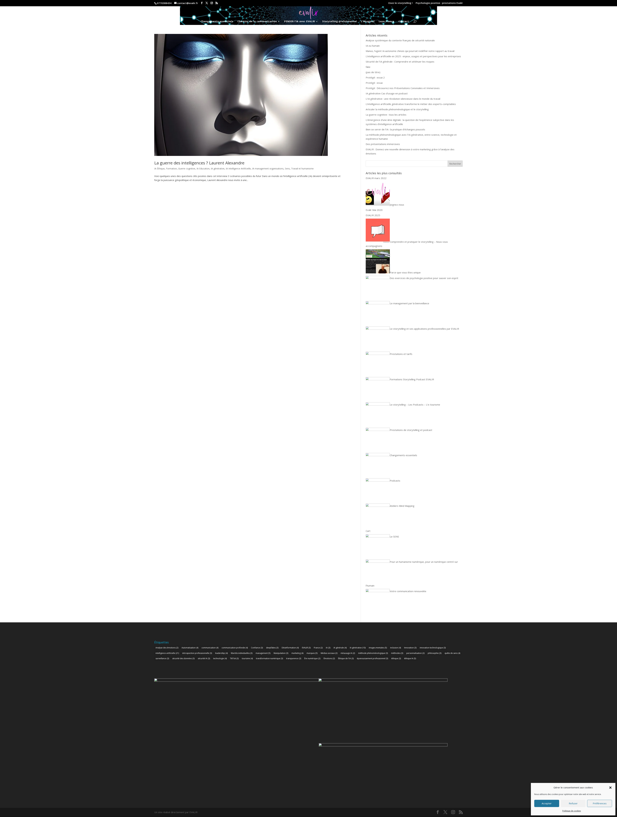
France (318, 647)
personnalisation (415, 653)
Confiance (257, 647)
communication (209, 647)
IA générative (217, 168)
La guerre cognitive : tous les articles (386, 114)
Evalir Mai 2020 (374, 210)
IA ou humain (373, 45)
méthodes (397, 653)
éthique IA (410, 658)
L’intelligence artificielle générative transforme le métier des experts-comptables (411, 104)
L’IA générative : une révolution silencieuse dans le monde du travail (403, 98)
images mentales (378, 647)
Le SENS (394, 536)
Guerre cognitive (186, 168)
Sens (287, 168)
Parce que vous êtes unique (405, 272)
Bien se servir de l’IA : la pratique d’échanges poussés (395, 129)
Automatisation (190, 647)
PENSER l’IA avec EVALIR (299, 21)
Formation (171, 168)
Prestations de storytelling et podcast (411, 430)
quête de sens (452, 653)
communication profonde (235, 647)
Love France (386, 21)
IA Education (203, 168)
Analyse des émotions (167, 647)
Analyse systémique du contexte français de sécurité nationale (400, 40)
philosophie (434, 653)
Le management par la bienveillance (409, 303)
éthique (396, 658)
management (263, 653)
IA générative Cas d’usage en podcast (387, 93)
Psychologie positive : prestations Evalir (439, 3)
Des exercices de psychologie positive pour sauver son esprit (424, 278)
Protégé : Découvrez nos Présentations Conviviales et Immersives (403, 88)
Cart (368, 531)
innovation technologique (433, 647)
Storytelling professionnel (339, 21)
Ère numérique (312, 658)
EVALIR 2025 (373, 215)
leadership (221, 653)
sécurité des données (183, 658)
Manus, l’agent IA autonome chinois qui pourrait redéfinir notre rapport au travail (410, 51)
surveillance (162, 658)
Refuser (573, 803)
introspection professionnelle (197, 653)
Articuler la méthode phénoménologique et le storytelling (397, 109)
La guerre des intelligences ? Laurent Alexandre (199, 163)
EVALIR (306, 647)
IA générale (340, 647)
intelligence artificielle (167, 653)
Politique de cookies (571, 810)
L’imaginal (368, 21)
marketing (297, 653)
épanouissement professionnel (372, 658)
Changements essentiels (217, 21)
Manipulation (281, 653)
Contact (403, 21)
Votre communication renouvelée (408, 591)
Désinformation (290, 647)
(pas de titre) (373, 72)
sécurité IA (204, 658)
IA (328, 647)
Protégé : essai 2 (375, 77)
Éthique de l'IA (346, 658)
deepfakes (272, 647)
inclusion (395, 647)
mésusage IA (348, 653)
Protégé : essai (374, 82)
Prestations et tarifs (401, 354)
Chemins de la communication (257, 21)
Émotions (329, 658)
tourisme (247, 658)
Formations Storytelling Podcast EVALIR (412, 379)
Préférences (600, 803)
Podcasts (395, 480)
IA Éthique (159, 168)
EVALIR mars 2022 (376, 178)
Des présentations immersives (383, 144)
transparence (293, 658)
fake (368, 66)
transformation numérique (269, 658)
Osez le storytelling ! (400, 3)
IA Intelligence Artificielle (238, 168)
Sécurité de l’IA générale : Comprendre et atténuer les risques (400, 61)
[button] (610, 787)
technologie (220, 658)
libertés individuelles (241, 653)
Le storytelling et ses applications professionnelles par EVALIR (424, 328)
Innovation (410, 647)
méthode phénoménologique (373, 653)
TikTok (234, 658)
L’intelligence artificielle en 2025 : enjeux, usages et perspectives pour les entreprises (413, 56)
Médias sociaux (329, 653)
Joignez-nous (397, 204)
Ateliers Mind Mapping (402, 505)
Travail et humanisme (302, 168)
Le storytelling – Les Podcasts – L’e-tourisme (415, 404)
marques (312, 653)
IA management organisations (268, 168)
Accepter (547, 803)
